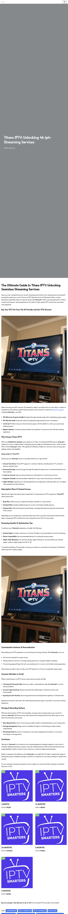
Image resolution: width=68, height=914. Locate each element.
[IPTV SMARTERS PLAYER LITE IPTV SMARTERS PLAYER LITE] (2, 1)
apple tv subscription (25, 910)
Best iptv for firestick (40, 910)
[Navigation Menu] (65, 1)
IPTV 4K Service (10, 148)
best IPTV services (57, 410)
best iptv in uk (52, 910)
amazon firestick (11, 910)
